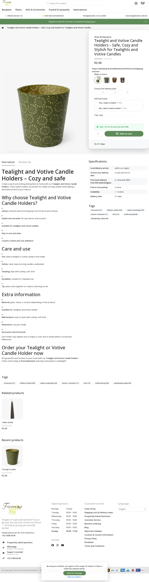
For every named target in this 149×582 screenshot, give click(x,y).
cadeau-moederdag (135, 210)
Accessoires (96, 210)
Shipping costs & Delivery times (99, 512)
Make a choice (100, 74)
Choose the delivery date (105, 88)
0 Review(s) (98, 59)
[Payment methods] (112, 570)
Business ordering (93, 523)
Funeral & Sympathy (59, 9)
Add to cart (125, 133)
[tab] (25, 162)
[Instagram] (58, 545)
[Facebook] (53, 545)
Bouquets (7, 9)
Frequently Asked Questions (97, 516)
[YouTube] (63, 545)
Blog (86, 527)
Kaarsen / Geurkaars (99, 214)
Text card (98, 115)
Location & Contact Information (99, 535)
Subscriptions (80, 9)
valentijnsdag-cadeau (99, 218)
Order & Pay (90, 509)
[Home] (3, 27)
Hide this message (74, 573)
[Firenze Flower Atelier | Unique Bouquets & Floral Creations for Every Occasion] (23, 3)
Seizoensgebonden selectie (136, 16)
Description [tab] (8, 162)
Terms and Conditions (94, 546)
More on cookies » (75, 577)
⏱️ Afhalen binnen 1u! (14, 16)
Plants (18, 9)
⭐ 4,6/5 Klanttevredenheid (53, 16)
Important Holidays (93, 531)
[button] (136, 3)
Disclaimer (89, 542)
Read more (90, 21)
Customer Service (93, 520)
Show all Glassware (102, 37)
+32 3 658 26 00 (8, 535)
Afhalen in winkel (114, 210)
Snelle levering (131, 214)
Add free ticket (100, 98)
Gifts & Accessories (35, 9)
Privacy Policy (91, 538)
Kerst (116, 214)
